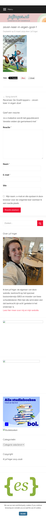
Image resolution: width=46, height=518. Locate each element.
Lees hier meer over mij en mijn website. (21, 310)
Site (5, 185)
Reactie (7, 127)
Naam (6, 164)
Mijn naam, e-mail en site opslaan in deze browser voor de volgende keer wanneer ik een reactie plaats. (23, 199)
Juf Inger (34, 31)
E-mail (6, 175)
